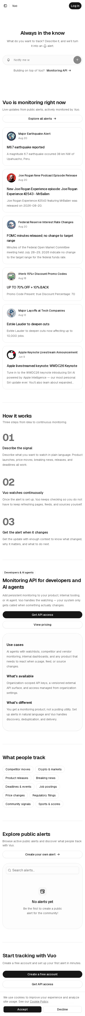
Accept (22, 1009)
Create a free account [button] (42, 974)
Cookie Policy (39, 1001)
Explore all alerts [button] (40, 118)
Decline (62, 1009)
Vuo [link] (14, 6)
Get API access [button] (42, 615)
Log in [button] (75, 6)
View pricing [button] (42, 625)
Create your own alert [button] (40, 854)
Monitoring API (57, 70)
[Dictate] (8, 60)
